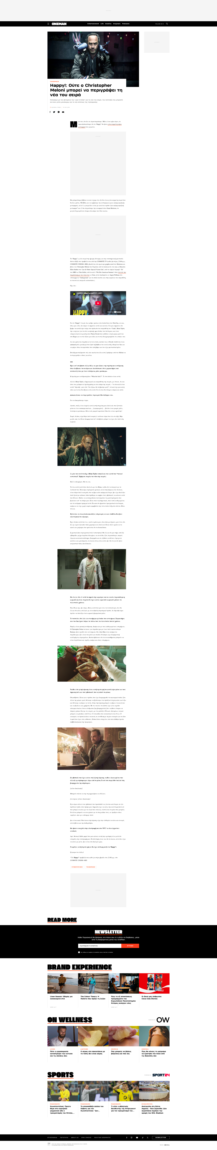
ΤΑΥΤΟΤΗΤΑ (64, 1137)
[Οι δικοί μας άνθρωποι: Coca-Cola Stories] (154, 983)
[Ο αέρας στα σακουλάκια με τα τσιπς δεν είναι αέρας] (93, 1036)
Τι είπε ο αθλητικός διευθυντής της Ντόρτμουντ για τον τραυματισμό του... (123, 1109)
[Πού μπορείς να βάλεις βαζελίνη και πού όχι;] (123, 1036)
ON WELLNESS (69, 1020)
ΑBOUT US (74, 1137)
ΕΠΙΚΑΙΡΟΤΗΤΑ (147, 1104)
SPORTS (60, 1075)
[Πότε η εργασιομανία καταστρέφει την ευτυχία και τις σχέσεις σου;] (62, 1036)
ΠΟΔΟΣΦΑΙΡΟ (55, 1104)
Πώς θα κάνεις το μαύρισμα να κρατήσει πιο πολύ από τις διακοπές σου (154, 1054)
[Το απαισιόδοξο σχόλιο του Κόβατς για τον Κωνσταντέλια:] (93, 1091)
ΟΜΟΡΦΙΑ (114, 1049)
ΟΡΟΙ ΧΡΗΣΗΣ (86, 1137)
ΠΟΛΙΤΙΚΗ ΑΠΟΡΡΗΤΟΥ (102, 1137)
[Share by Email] (63, 112)
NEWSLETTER (161, 1137)
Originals (117, 23)
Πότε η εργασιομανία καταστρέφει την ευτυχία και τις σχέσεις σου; (61, 1054)
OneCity (108, 23)
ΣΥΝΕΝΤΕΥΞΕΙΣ (77, 867)
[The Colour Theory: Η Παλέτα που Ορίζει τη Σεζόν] (93, 983)
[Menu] (48, 23)
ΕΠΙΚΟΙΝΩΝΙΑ (52, 1137)
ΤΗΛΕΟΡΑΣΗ (54, 81)
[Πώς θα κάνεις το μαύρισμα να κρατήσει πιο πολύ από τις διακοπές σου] (154, 1036)
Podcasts (126, 23)
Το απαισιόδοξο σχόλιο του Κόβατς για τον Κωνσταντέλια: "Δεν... (92, 1109)
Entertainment (93, 23)
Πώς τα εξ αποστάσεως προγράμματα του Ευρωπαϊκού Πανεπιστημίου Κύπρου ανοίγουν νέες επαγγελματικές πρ (123, 1001)
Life (102, 23)
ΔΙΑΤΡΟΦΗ (84, 1049)
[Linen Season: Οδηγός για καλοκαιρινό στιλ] (62, 983)
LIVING (52, 1049)
